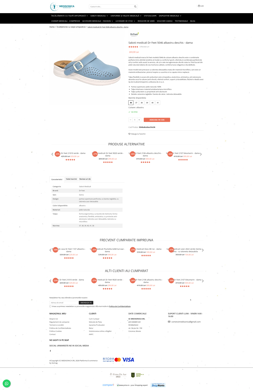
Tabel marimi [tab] (71, 179)
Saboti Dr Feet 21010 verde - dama (70, 153)
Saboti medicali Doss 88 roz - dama (145, 249)
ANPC (91, 334)
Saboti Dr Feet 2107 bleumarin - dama (183, 153)
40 (152, 102)
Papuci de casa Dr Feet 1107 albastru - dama (69, 250)
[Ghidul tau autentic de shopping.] (108, 385)
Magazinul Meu (57, 313)
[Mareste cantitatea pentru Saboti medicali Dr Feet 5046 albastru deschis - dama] (139, 120)
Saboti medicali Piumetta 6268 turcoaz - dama (107, 250)
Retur (91, 328)
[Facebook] (50, 351)
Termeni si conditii (56, 325)
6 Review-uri (144, 46)
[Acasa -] (62, 6)
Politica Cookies (55, 331)
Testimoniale (181, 21)
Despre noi (53, 319)
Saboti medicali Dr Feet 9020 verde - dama (108, 154)
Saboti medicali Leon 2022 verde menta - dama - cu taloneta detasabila (185, 250)
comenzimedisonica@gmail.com (186, 321)
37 (136, 102)
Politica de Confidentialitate (120, 306)
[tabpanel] (87, 67)
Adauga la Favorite (138, 134)
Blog (192, 21)
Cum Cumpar (94, 319)
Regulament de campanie (59, 322)
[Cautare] (135, 6)
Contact (52, 334)
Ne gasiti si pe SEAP (59, 340)
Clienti (92, 313)
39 (147, 102)
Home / (52, 27)
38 (142, 102)
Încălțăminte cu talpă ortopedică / (72, 27)
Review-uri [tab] (85, 179)
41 (158, 102)
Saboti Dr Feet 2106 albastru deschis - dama (145, 154)
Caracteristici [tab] (56, 179)
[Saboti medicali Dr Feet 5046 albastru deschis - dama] (87, 67)
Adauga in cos (157, 120)
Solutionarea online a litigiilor (100, 331)
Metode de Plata (95, 322)
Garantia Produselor (97, 325)
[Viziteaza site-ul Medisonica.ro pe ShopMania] (158, 385)
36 (131, 102)
